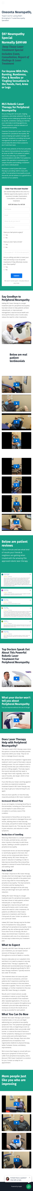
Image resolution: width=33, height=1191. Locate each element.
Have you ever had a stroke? (13, 242)
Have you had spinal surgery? (13, 232)
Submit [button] (16, 276)
